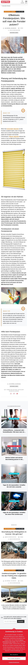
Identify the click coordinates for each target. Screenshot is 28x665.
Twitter (17, 393)
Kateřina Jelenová (10, 28)
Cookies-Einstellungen (14, 662)
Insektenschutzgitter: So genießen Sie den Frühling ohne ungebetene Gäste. (14, 576)
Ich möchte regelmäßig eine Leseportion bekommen (15, 617)
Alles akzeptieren (14, 654)
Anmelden (20, 621)
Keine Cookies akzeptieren (14, 658)
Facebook (11, 393)
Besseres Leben (14, 32)
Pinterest (14, 393)
